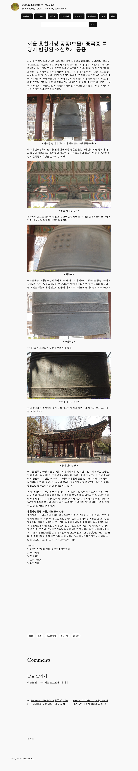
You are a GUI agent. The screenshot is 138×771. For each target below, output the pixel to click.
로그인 (53, 682)
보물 (40, 636)
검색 (93, 24)
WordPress (29, 758)
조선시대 (64, 636)
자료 (113, 16)
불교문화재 (51, 636)
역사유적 (40, 16)
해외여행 (78, 16)
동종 (31, 636)
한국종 (76, 636)
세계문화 (92, 16)
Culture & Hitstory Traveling (38, 5)
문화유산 (27, 16)
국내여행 (65, 16)
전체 (103, 16)
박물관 (53, 16)
